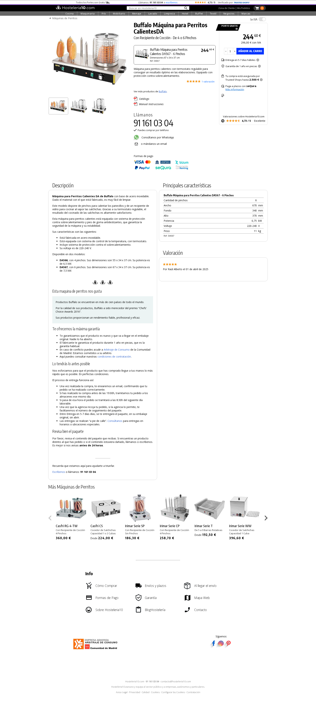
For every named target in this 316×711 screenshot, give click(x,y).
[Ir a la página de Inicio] (75, 9)
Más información (234, 89)
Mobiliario (119, 13)
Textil (213, 13)
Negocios (229, 13)
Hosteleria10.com (134, 681)
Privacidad (134, 692)
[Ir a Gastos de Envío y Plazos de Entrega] (236, 29)
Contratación (193, 692)
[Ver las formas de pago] (161, 169)
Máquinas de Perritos (64, 18)
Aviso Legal (121, 692)
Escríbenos (58, 472)
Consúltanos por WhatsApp (157, 137)
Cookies (155, 692)
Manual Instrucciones (151, 104)
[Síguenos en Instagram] (221, 646)
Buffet (199, 13)
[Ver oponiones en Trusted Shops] (242, 2)
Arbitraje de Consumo (117, 349)
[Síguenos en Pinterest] (228, 646)
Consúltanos (115, 421)
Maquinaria (88, 13)
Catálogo (144, 99)
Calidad (145, 692)
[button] (266, 519)
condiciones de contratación (114, 356)
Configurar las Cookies (173, 692)
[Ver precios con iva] (262, 19)
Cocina (69, 13)
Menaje (136, 13)
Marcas (246, 13)
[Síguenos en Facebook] (213, 646)
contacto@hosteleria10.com (176, 681)
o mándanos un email (154, 143)
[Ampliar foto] (89, 94)
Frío (104, 13)
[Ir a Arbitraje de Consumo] (96, 650)
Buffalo (163, 91)
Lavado (152, 13)
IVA (253, 19)
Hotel (185, 13)
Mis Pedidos (243, 8)
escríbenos (171, 2)
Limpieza (169, 13)
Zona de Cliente (226, 8)
